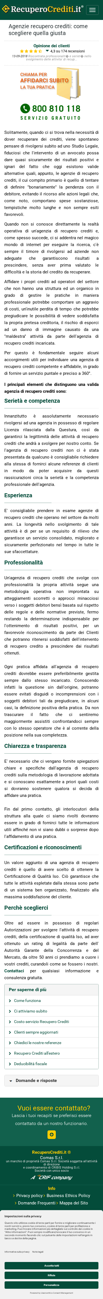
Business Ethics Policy (68, 1195)
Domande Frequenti (37, 1203)
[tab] (51, 989)
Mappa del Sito (74, 1203)
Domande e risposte (36, 1080)
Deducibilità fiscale (30, 1063)
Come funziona (27, 1000)
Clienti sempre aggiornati (36, 1032)
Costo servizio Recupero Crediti (41, 1021)
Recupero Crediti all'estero (37, 1053)
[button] (51, 1134)
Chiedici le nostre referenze (37, 1042)
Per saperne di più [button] (27, 989)
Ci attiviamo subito (30, 1011)
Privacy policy (29, 1195)
